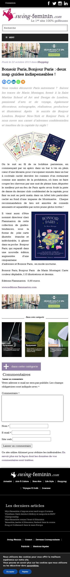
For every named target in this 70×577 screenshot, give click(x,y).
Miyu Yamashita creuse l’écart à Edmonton (24, 519)
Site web (7, 439)
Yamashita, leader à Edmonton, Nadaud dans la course (30, 522)
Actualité (7, 481)
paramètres (33, 565)
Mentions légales (41, 546)
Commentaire (11, 393)
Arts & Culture (22, 481)
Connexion (10, 3)
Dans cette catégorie (35, 317)
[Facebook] (4, 82)
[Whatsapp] (18, 82)
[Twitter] (9, 82)
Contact (28, 539)
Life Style (49, 481)
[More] (23, 82)
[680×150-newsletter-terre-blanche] (35, 50)
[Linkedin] (14, 82)
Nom (5, 426)
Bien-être (37, 481)
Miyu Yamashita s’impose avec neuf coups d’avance (29, 511)
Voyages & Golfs (30, 488)
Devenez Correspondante (48, 539)
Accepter (10, 571)
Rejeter (25, 571)
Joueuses (46, 488)
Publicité (25, 546)
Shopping (42, 62)
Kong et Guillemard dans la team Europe (24, 525)
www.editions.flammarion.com (19, 287)
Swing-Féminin (14, 539)
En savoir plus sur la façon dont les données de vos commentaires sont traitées (33, 456)
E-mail (6, 432)
